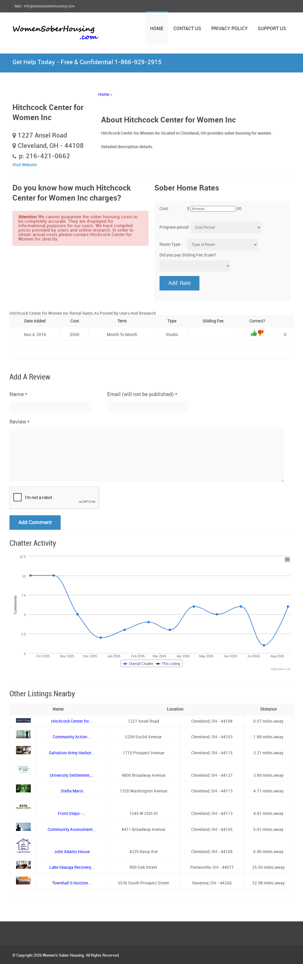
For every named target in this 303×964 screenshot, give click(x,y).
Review (19, 422)
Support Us (272, 28)
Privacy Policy (229, 28)
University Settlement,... (72, 775)
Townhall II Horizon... (72, 883)
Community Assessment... (72, 829)
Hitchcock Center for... (71, 721)
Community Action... (72, 737)
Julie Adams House (72, 852)
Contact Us (187, 28)
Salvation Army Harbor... (72, 753)
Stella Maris (72, 791)
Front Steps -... (72, 813)
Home (156, 28)
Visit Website (24, 165)
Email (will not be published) (142, 394)
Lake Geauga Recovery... (71, 867)
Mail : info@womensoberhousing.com (44, 6)
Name (18, 394)
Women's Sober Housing (63, 955)
